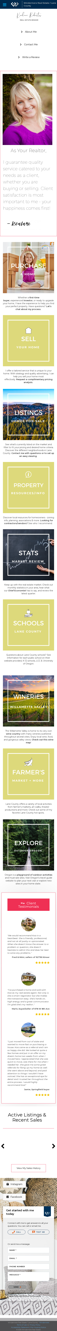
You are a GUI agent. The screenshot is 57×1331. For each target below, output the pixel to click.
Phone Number (17, 1267)
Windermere (44, 1323)
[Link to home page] (15, 4)
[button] (28, 31)
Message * (15, 1275)
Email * (13, 1258)
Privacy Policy (13, 1296)
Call (18, 1232)
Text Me (40, 1232)
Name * (13, 1250)
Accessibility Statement (20, 1327)
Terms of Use (22, 1325)
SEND (17, 1287)
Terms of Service (29, 1296)
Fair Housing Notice (38, 1327)
